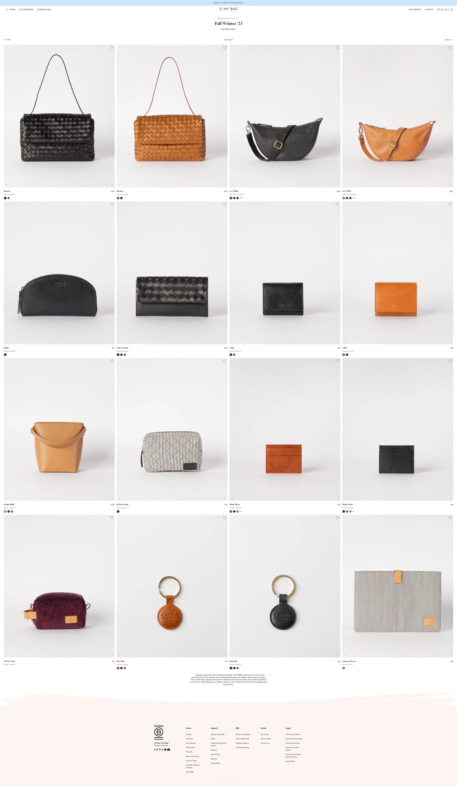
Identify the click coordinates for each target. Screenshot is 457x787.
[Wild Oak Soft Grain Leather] (344, 198)
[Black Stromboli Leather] (121, 355)
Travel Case (9, 661)
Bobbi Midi (9, 505)
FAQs (213, 739)
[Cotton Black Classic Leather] (118, 511)
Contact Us (265, 743)
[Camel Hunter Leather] (344, 668)
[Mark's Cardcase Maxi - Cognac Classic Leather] (284, 429)
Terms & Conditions (293, 734)
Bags (12, 9)
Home (220, 18)
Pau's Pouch (122, 348)
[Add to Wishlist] (112, 47)
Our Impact (415, 9)
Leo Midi (233, 191)
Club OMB (190, 772)
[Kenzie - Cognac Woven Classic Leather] (172, 116)
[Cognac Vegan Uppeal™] (5, 511)
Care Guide (215, 754)
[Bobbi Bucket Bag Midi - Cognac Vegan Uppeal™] (59, 429)
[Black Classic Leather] (5, 355)
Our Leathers (191, 743)
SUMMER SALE (44, 9)
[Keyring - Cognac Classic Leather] (172, 586)
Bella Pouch (122, 505)
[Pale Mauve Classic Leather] (237, 511)
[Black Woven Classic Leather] (5, 198)
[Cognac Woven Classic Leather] (8, 198)
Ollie (231, 348)
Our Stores (265, 734)
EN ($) (440, 9)
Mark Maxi (234, 505)
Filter (8, 40)
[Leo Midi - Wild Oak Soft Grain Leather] (397, 116)
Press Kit (189, 752)
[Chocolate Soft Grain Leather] (234, 198)
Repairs (214, 759)
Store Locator (266, 739)
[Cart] (452, 9)
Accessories (26, 9)
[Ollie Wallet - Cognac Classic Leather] (397, 272)
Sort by (447, 40)
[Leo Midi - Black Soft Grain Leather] (284, 116)
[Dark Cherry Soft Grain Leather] (237, 198)
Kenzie (7, 191)
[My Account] (445, 9)
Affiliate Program (242, 743)
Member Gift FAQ (217, 734)
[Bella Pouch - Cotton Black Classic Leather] (172, 429)
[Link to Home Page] (228, 10)
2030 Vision (190, 747)
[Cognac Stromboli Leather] (125, 355)
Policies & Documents (294, 739)
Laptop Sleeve (349, 661)
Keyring (120, 661)
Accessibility (215, 763)
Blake (6, 348)
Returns (214, 750)
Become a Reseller (243, 734)
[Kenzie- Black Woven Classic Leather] (59, 116)
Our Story (189, 739)
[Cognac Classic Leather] (234, 355)
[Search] (7, 9)
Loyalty (429, 9)
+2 (240, 511)
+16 (240, 198)
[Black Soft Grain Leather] (231, 198)
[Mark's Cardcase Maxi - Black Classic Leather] (397, 429)
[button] (6, 184)
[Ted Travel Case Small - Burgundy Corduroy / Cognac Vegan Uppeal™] (59, 586)
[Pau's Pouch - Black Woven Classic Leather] (172, 272)
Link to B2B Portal (242, 739)
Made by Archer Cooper (228, 782)
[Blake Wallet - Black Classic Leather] (59, 272)
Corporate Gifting (242, 747)
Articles (188, 734)
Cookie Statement (293, 743)
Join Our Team (191, 761)
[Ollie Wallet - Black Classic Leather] (284, 272)
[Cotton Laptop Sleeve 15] (397, 586)
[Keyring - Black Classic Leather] (284, 586)
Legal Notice (290, 761)
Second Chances (192, 756)
